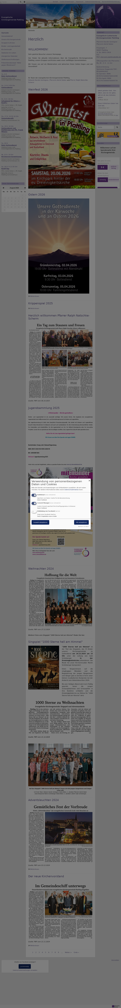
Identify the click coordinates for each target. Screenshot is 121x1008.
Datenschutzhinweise (71, 489)
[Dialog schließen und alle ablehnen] (89, 480)
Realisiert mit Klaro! (83, 526)
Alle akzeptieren (81, 522)
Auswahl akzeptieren (40, 522)
